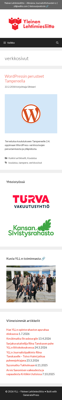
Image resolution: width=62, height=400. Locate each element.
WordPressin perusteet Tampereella (24, 78)
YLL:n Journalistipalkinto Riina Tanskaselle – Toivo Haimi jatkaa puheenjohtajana (25, 356)
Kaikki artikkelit (17, 157)
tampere (23, 162)
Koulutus (32, 157)
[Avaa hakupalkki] (57, 42)
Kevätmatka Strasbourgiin (22, 338)
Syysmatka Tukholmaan (20, 365)
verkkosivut (35, 162)
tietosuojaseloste (37, 6)
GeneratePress (31, 394)
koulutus (13, 162)
